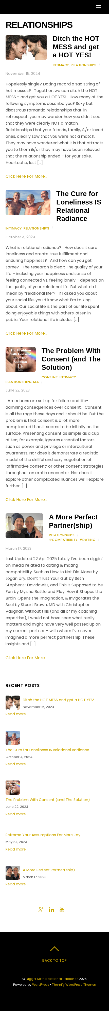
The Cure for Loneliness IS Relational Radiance (78, 206)
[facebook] (10, 909)
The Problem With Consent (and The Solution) (71, 359)
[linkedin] (51, 909)
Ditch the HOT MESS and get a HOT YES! (76, 47)
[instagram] (30, 909)
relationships (84, 65)
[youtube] (62, 909)
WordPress (40, 984)
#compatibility (63, 540)
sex (36, 382)
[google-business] (41, 909)
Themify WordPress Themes (74, 984)
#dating (87, 540)
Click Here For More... (26, 176)
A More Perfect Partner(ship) (73, 521)
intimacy (61, 65)
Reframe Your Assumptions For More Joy (43, 834)
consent (50, 377)
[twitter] (20, 909)
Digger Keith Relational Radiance (52, 979)
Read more (16, 714)
